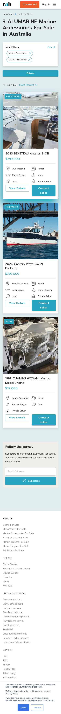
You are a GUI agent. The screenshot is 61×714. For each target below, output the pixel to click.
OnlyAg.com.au (11, 625)
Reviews (7, 585)
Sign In (46, 4)
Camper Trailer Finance (15, 638)
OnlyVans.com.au (12, 599)
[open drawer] (54, 4)
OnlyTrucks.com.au (13, 612)
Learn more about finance (17, 642)
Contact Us (9, 669)
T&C (5, 660)
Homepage (8, 14)
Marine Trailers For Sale (16, 542)
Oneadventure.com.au (15, 633)
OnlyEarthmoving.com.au (16, 616)
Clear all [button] (51, 47)
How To (7, 577)
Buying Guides (11, 573)
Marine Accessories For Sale (18, 533)
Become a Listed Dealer (16, 568)
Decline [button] (37, 707)
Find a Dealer (10, 564)
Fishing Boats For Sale (15, 537)
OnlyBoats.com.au (13, 603)
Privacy (7, 664)
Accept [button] (23, 707)
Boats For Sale (11, 524)
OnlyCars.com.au (12, 608)
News (6, 581)
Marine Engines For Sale (16, 546)
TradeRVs (8, 629)
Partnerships (10, 677)
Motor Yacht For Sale (14, 529)
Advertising (9, 673)
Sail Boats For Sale (13, 550)
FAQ (5, 656)
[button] (20, 53)
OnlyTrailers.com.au (13, 621)
